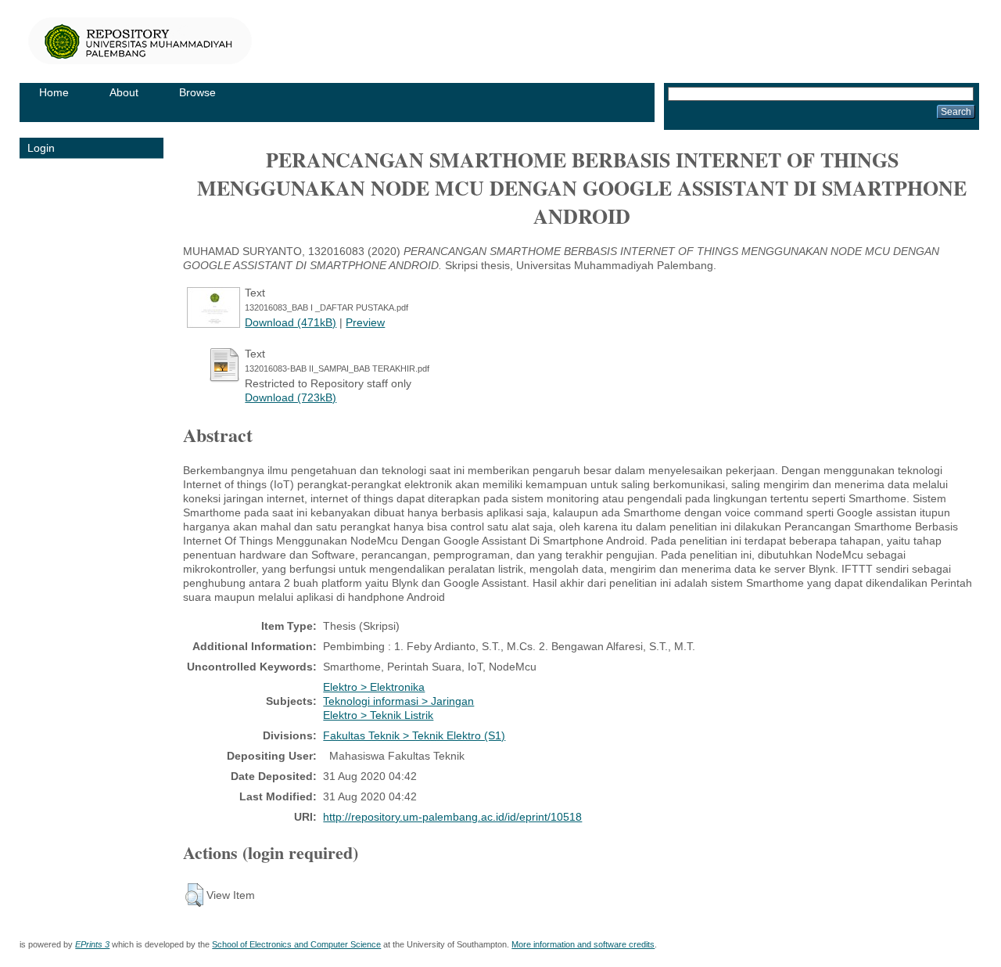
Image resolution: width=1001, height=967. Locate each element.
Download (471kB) (290, 322)
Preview (365, 322)
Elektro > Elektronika (374, 687)
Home (54, 92)
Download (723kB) (290, 397)
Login (41, 148)
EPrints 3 (92, 944)
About (123, 92)
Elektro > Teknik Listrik (378, 715)
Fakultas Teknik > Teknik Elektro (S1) (414, 735)
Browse (197, 92)
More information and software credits (583, 944)
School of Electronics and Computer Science (296, 944)
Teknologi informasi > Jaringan (398, 701)
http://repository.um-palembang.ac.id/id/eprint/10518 (452, 817)
